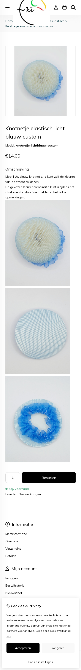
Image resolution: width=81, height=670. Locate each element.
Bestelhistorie (14, 585)
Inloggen (11, 578)
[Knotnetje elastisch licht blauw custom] (40, 115)
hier (8, 636)
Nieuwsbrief (13, 593)
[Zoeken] (73, 7)
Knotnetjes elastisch (50, 21)
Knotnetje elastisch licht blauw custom (32, 26)
